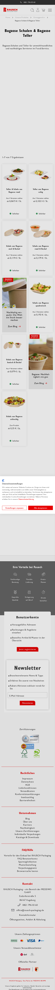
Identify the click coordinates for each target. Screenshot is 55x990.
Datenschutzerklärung (26, 499)
